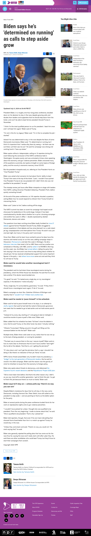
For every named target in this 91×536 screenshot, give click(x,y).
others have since (28, 256)
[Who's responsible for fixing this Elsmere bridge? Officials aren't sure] (66, 160)
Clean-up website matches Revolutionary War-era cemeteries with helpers (80, 95)
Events (53, 503)
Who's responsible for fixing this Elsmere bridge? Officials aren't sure (80, 162)
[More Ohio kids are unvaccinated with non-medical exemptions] (66, 28)
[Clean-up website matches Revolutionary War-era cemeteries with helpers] (66, 92)
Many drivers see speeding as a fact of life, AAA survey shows (79, 112)
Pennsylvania (16, 242)
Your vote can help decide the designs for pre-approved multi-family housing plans (80, 178)
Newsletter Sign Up (37, 515)
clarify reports (8, 306)
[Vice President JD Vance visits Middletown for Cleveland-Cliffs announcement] (66, 142)
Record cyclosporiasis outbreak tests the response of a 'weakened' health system (80, 128)
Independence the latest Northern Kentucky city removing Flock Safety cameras (80, 62)
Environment (76, 73)
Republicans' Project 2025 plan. (44, 370)
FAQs (71, 511)
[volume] (10, 9)
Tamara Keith (13, 53)
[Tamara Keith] (8, 468)
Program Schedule (37, 511)
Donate (84, 3)
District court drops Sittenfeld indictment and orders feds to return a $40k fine (79, 46)
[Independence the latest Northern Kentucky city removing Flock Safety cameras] (66, 59)
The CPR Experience (37, 503)
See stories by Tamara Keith (23, 472)
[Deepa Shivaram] (8, 483)
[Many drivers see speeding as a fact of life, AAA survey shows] (66, 109)
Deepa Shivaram (23, 53)
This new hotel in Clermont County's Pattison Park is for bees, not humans (79, 79)
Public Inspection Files (76, 503)
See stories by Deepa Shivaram (25, 485)
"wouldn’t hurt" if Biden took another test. (28, 295)
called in (35, 246)
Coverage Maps (74, 507)
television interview (10, 244)
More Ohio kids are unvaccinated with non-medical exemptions (79, 30)
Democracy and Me (56, 511)
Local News (76, 40)
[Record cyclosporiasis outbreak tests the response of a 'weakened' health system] (66, 125)
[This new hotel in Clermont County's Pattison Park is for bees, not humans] (66, 76)
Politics (75, 139)
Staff (71, 515)
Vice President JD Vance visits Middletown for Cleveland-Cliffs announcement (78, 146)
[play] (4, 9)
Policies (53, 515)
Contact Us (54, 507)
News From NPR (8, 20)
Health (75, 24)
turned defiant (33, 249)
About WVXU (35, 507)
